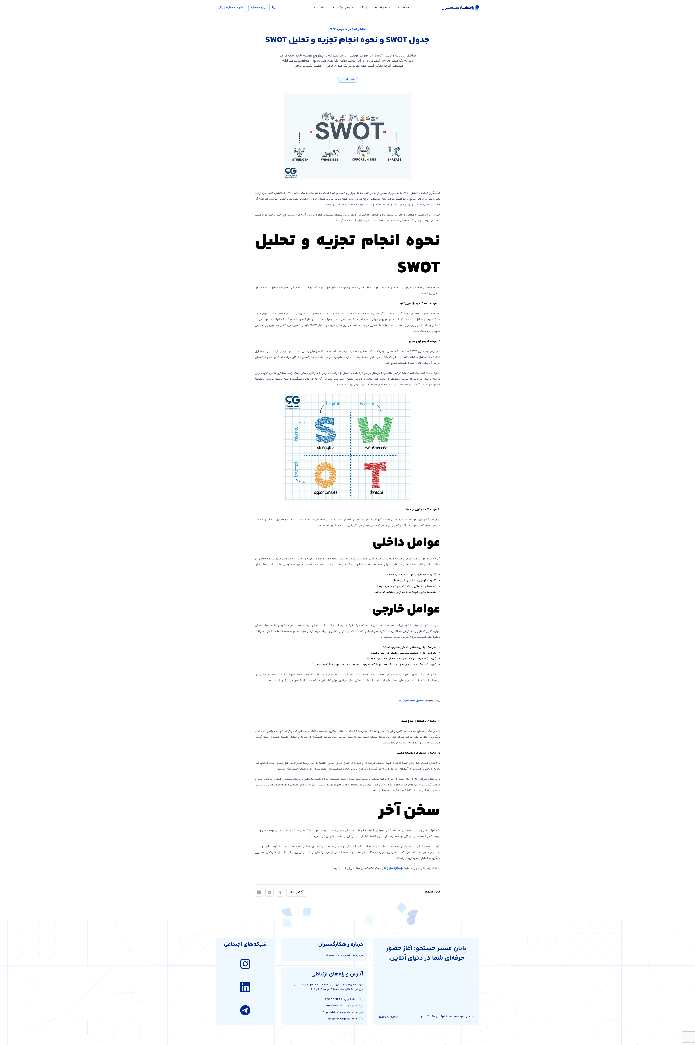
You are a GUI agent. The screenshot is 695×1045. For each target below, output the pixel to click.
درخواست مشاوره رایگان (231, 7)
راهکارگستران (394, 868)
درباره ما (358, 955)
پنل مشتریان (258, 7)
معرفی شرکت (345, 8)
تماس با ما (319, 8)
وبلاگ (363, 8)
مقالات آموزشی (347, 80)
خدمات (405, 8)
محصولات (384, 8)
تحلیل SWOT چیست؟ (411, 701)
